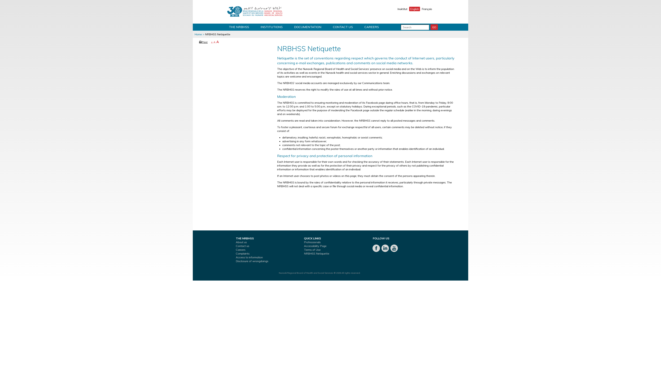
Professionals (312, 242)
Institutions (272, 27)
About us (241, 242)
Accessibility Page (315, 246)
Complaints (243, 253)
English (414, 9)
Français (427, 9)
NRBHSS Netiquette (316, 253)
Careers (371, 27)
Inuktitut (402, 9)
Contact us (343, 27)
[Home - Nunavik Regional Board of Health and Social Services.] (254, 12)
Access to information (249, 257)
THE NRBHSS (239, 27)
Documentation (307, 27)
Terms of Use (312, 249)
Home (198, 34)
